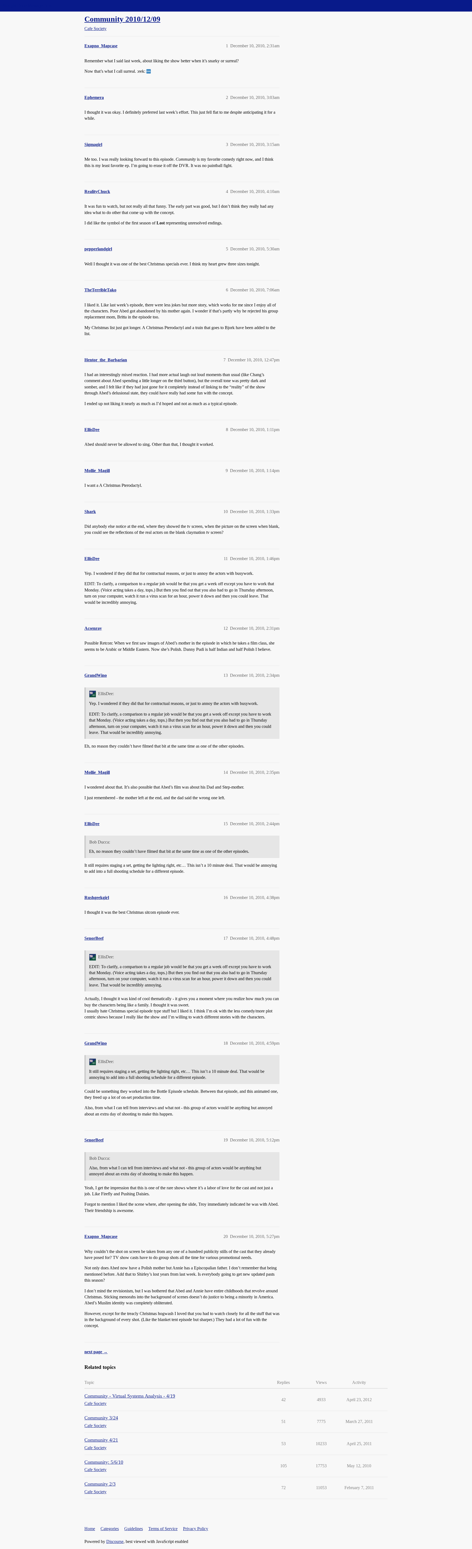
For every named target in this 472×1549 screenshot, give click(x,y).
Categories (110, 1528)
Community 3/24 (101, 1418)
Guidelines (133, 1528)
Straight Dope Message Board (29, 5)
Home (89, 1528)
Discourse (114, 1541)
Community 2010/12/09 (122, 19)
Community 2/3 (100, 1484)
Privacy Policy (195, 1528)
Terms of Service (163, 1528)
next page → (96, 1351)
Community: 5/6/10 (103, 1462)
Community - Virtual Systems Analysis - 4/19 (129, 1396)
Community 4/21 (101, 1440)
